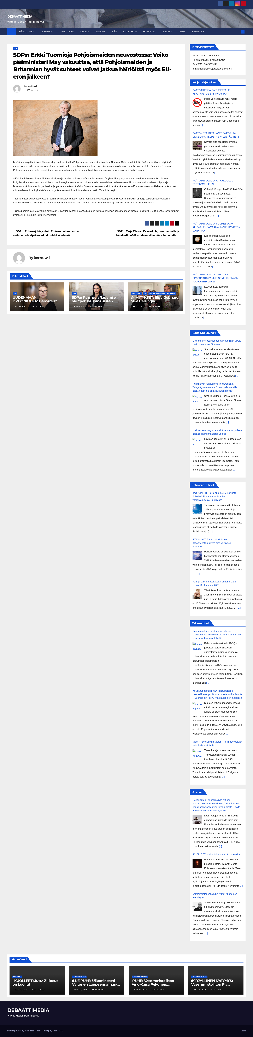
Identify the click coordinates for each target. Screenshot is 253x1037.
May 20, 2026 (140, 990)
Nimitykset (136, 293)
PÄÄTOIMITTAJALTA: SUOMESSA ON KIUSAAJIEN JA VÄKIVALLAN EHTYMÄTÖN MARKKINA (216, 227)
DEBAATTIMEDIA (19, 16)
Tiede (181, 31)
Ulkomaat (47, 31)
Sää (114, 31)
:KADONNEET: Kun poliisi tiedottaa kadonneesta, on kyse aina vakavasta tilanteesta (212, 543)
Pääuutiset (26, 31)
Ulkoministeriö (79, 977)
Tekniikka (198, 31)
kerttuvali (32, 86)
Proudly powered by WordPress (21, 1031)
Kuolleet (17, 977)
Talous (101, 31)
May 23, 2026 (81, 990)
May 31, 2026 (21, 990)
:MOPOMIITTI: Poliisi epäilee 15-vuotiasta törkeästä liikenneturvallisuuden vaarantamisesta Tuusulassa (214, 496)
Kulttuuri (130, 31)
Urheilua (149, 31)
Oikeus (84, 31)
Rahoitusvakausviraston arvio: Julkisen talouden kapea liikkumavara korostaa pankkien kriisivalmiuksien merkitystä (217, 634)
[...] (203, 125)
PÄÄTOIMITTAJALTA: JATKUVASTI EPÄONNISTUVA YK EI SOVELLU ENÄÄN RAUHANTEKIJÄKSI (215, 278)
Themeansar (58, 1031)
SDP (15, 48)
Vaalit (243, 1031)
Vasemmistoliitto (140, 977)
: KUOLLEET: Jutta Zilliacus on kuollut (35, 983)
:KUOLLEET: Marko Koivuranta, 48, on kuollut (216, 854)
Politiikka (67, 31)
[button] (238, 31)
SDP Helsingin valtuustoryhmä (162, 293)
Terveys (166, 31)
